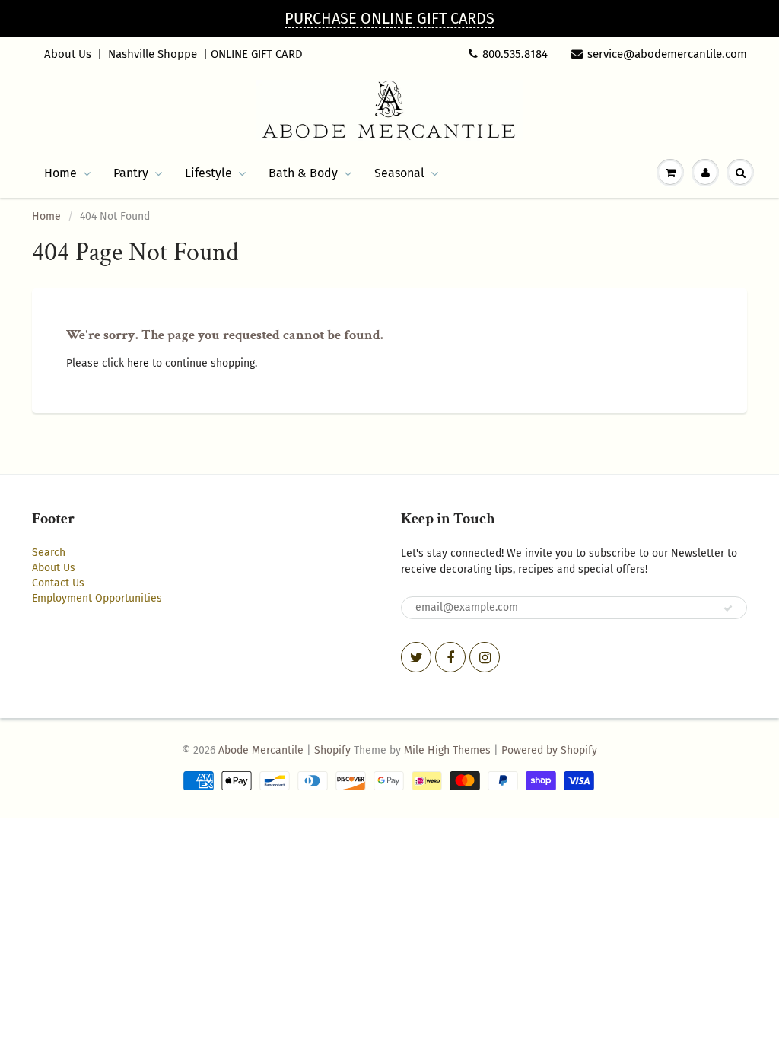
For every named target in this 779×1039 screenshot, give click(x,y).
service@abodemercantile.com (667, 54)
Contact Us (58, 583)
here (138, 363)
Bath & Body (303, 173)
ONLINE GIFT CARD (257, 54)
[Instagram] (484, 657)
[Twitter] (416, 657)
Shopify (332, 750)
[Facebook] (450, 657)
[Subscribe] (728, 608)
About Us (67, 54)
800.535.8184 (515, 54)
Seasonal (399, 173)
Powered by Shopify (549, 750)
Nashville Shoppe (152, 54)
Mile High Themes (447, 750)
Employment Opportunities (97, 598)
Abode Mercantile (261, 750)
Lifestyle (208, 173)
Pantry (130, 173)
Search (48, 552)
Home (60, 173)
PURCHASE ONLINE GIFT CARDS (389, 18)
